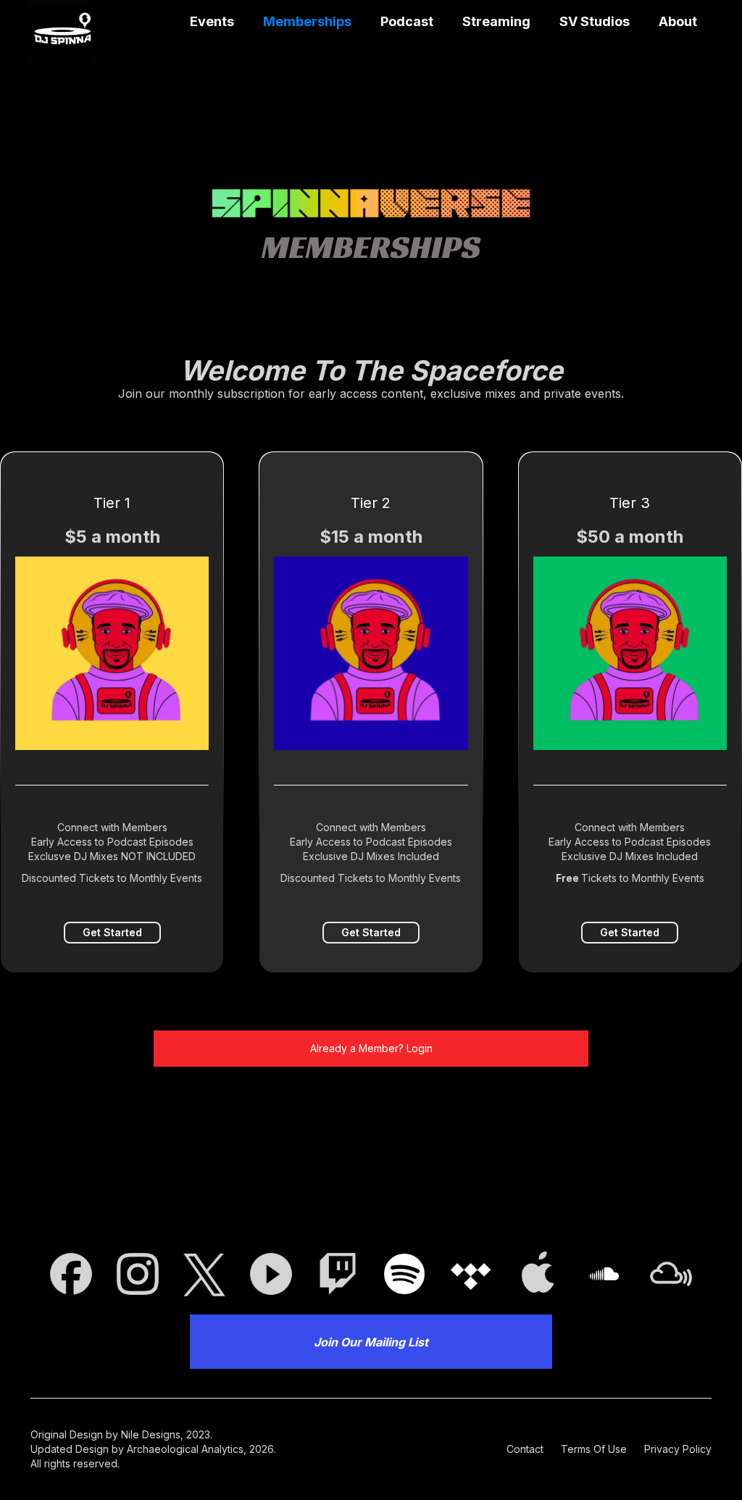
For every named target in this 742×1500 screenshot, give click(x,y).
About (678, 21)
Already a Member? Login (371, 1048)
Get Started (112, 932)
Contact (525, 1449)
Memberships (307, 21)
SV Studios (594, 21)
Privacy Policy (678, 1449)
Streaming (496, 21)
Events (212, 21)
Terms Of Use (594, 1449)
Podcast (406, 21)
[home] (62, 32)
